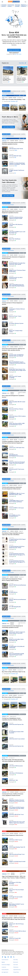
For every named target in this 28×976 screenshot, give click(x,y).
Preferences (15, 967)
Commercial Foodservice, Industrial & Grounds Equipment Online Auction (12, 488)
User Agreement (5, 972)
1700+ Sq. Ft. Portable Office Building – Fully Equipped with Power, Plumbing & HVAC (13, 99)
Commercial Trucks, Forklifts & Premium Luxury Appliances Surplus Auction (12, 794)
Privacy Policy (16, 972)
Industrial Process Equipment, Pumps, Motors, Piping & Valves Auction (12, 579)
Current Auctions (5, 959)
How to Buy (15, 959)
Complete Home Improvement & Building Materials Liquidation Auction (13, 143)
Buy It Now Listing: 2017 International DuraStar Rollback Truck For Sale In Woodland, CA (14, 697)
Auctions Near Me (5, 969)
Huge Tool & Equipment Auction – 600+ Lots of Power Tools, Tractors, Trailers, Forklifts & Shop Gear (13, 877)
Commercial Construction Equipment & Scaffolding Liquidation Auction (12, 626)
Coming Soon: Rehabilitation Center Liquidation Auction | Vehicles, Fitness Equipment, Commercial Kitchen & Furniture (13, 719)
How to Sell (15, 964)
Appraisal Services (17, 969)
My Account (15, 962)
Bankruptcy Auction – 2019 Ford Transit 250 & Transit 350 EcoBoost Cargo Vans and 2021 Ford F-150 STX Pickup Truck (13, 918)
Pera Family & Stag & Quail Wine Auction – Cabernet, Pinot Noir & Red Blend (13, 533)
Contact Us (4, 967)
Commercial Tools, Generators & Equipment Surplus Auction (13, 257)
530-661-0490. (18, 54)
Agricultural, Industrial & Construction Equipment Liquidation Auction (12, 211)
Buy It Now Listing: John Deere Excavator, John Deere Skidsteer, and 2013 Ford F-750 (13, 760)
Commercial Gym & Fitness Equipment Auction (12, 303)
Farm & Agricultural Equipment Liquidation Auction (13, 396)
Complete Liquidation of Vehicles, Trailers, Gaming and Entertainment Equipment (13, 442)
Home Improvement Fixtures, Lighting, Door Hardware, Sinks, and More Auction (13, 349)
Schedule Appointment (9, 93)
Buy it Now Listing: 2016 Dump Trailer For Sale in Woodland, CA (14, 672)
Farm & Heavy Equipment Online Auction (12, 835)
